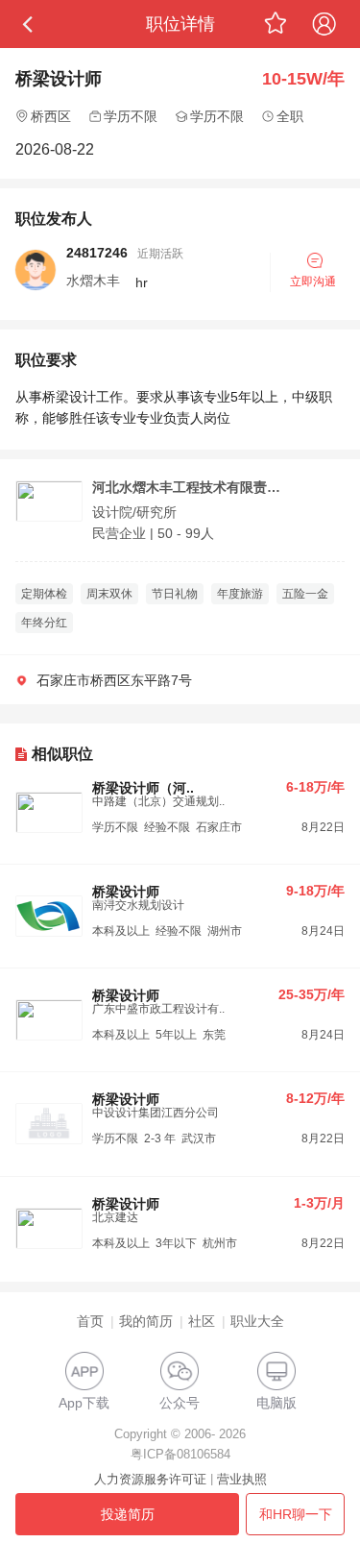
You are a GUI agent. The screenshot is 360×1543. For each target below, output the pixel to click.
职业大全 (257, 1321)
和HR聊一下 (295, 1514)
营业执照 (242, 1479)
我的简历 (146, 1321)
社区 (201, 1321)
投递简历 (128, 1514)
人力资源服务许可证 (150, 1479)
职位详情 (180, 24)
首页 (90, 1321)
